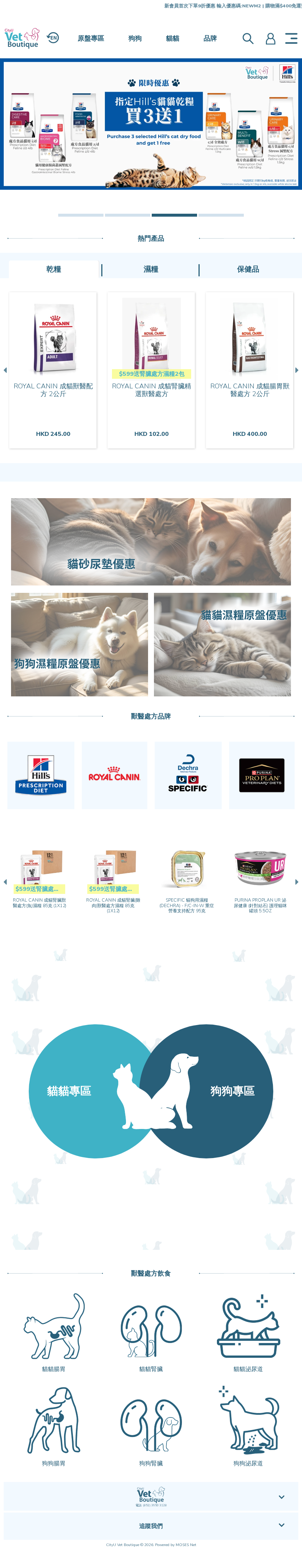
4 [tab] (221, 215)
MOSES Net (186, 1545)
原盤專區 (91, 38)
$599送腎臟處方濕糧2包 (152, 374)
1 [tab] (80, 215)
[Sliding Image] (151, 124)
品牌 (210, 38)
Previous (5, 370)
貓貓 (172, 38)
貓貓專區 (69, 1091)
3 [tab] (174, 215)
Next (296, 370)
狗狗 (135, 38)
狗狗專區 (233, 1091)
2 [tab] (127, 215)
